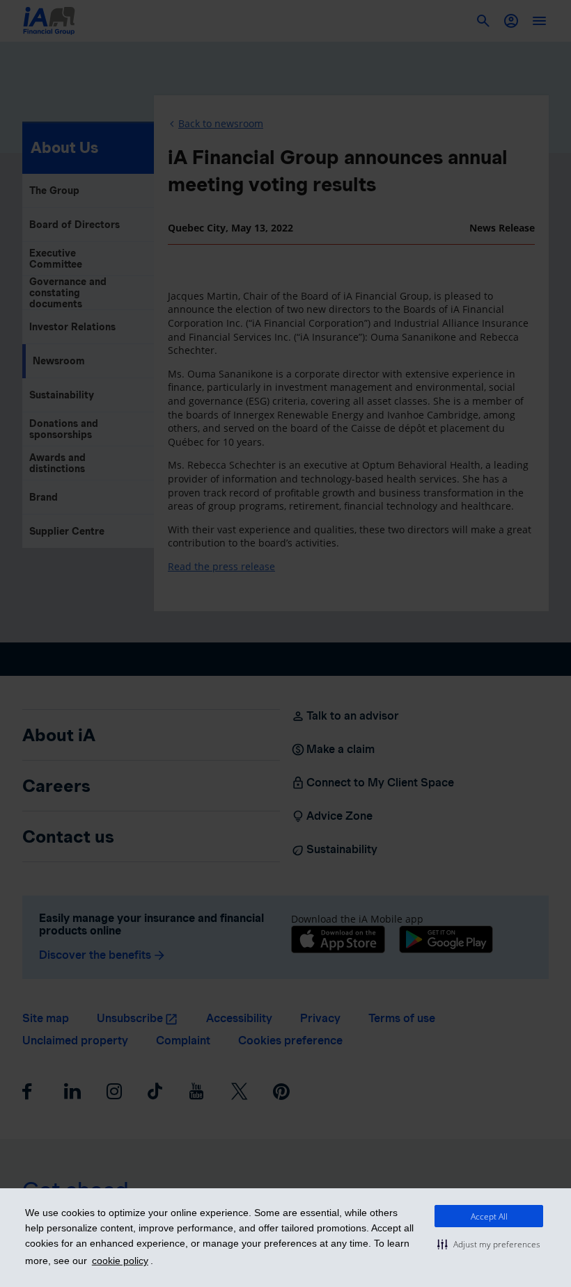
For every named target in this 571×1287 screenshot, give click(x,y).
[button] (489, 1244)
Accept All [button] (489, 1216)
